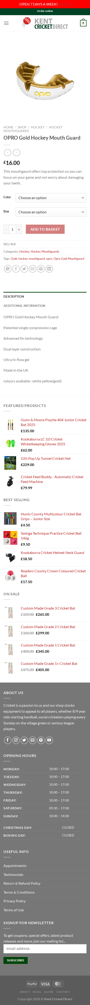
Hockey (38, 127)
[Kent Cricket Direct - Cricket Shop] (45, 23)
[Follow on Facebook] (8, 740)
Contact (63, 992)
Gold (14, 258)
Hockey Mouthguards (45, 251)
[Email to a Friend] (32, 269)
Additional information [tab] (24, 306)
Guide (49, 992)
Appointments (15, 865)
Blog (37, 992)
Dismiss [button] (64, 4)
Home (8, 127)
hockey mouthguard (31, 258)
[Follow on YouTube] (49, 740)
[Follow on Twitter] (24, 740)
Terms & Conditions (19, 892)
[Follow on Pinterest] (41, 740)
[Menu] (6, 23)
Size (6, 211)
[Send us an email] (32, 740)
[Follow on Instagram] (16, 740)
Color (7, 197)
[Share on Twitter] (24, 269)
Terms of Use (13, 910)
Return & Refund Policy (21, 883)
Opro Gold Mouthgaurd (69, 258)
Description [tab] (13, 296)
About (25, 992)
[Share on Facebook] (16, 269)
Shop (22, 127)
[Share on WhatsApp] (8, 269)
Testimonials (13, 874)
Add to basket (45, 229)
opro (49, 258)
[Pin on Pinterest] (41, 269)
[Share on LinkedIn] (49, 269)
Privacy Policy (14, 901)
